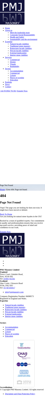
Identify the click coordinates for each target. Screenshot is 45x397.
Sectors (8, 69)
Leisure (13, 75)
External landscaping (18, 53)
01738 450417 (9, 288)
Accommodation (16, 71)
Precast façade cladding (19, 51)
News (7, 84)
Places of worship (17, 78)
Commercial (15, 60)
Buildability (14, 66)
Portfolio (8, 82)
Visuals (13, 64)
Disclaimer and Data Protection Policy (20, 394)
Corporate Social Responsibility (22, 35)
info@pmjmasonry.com (14, 292)
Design (13, 62)
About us (8, 30)
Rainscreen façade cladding (21, 48)
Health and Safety (17, 37)
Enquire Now (22, 91)
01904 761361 (9, 279)
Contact (8, 87)
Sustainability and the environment (23, 39)
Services (8, 57)
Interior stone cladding (19, 55)
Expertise (8, 42)
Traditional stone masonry (20, 46)
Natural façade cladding (19, 44)
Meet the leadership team (20, 33)
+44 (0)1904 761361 (8, 91)
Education (14, 80)
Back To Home (6, 214)
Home (7, 28)
